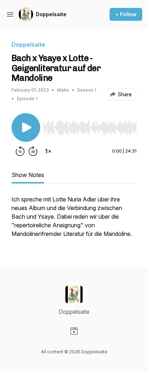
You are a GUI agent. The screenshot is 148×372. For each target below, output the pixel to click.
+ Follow (126, 14)
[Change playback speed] (48, 151)
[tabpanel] (74, 220)
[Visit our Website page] (74, 331)
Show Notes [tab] (27, 174)
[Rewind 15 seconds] (20, 151)
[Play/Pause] (25, 127)
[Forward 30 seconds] (33, 151)
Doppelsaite (51, 14)
